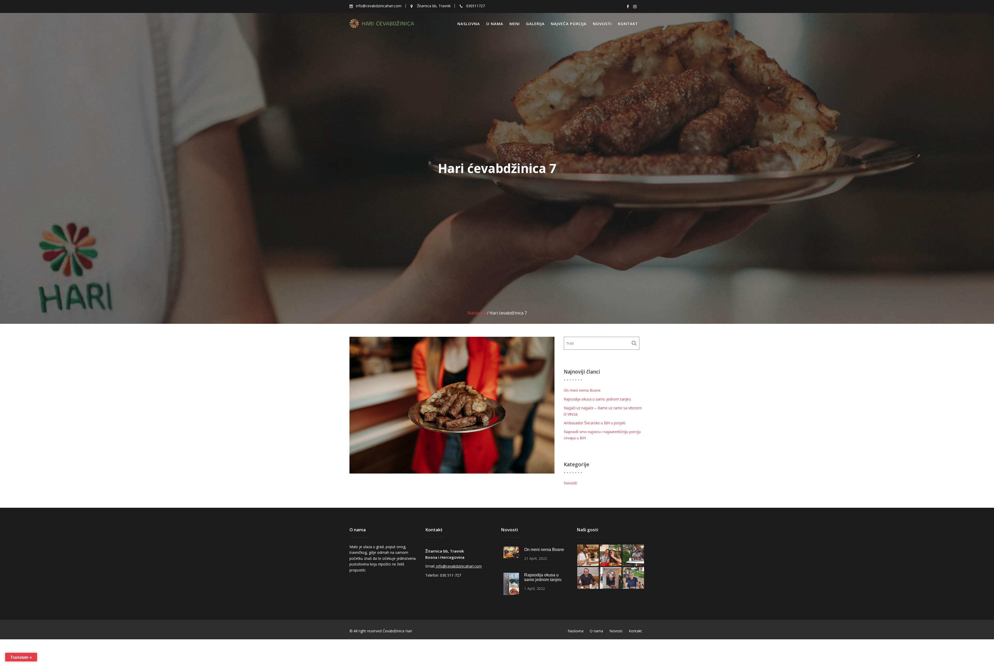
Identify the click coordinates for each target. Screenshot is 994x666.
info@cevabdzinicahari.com (458, 566)
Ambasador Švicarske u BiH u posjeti (594, 422)
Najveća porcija (569, 23)
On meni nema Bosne (582, 390)
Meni (514, 23)
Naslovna (468, 23)
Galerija (535, 23)
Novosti (602, 23)
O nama (494, 23)
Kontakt (628, 23)
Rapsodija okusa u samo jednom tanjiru (597, 399)
